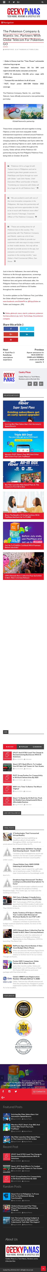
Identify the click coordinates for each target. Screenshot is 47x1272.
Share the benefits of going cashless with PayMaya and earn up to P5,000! (22, 516)
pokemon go (14, 316)
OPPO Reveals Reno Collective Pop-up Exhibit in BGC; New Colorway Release (23, 577)
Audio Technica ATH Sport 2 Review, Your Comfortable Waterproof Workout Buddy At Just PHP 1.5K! (27, 915)
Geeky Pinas (7, 1270)
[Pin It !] (11, 340)
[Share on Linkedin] (27, 334)
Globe (7, 313)
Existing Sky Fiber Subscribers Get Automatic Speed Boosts (24, 1115)
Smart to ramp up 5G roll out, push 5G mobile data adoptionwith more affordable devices (27, 800)
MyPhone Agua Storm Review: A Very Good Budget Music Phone (27, 947)
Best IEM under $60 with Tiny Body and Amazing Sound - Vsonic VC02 (27, 850)
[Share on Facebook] (11, 329)
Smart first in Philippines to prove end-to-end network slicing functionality (25, 1196)
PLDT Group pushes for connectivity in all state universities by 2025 (28, 776)
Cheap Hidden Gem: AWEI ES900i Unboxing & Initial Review (26, 865)
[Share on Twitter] (27, 329)
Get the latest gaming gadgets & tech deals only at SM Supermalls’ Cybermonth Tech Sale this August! (25, 1220)
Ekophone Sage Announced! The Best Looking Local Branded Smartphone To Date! (28, 882)
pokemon (31, 313)
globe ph (13, 313)
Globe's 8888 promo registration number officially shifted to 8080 (26, 978)
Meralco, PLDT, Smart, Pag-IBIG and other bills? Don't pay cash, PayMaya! (22, 455)
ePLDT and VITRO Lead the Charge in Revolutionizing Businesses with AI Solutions (28, 755)
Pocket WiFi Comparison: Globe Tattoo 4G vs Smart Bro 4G (26, 962)
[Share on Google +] (11, 334)
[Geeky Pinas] (23, 12)
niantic (25, 313)
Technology (28, 316)
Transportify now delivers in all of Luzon (19, 80)
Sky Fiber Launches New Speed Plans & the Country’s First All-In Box (22, 486)
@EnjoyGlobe (33, 301)
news (20, 313)
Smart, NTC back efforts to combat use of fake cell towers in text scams (28, 765)
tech (21, 316)
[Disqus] (23, 621)
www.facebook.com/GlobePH (14, 301)
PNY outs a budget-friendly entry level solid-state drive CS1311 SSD (27, 898)
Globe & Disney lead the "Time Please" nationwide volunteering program (24, 1208)
